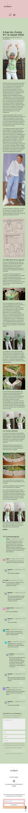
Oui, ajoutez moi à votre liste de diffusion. (13, 753)
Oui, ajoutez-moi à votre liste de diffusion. (13, 747)
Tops (17, 37)
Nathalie (7, 37)
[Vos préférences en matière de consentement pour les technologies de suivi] (25, 811)
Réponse (22, 554)
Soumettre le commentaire (18, 750)
